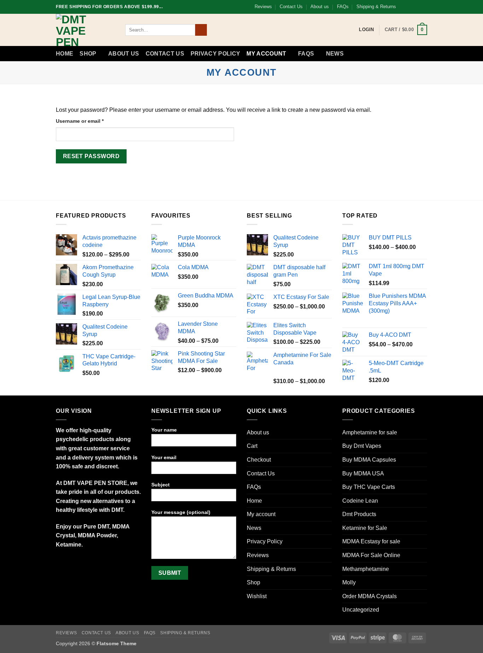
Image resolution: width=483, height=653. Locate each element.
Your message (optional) (180, 512)
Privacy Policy (215, 54)
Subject (160, 484)
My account (266, 54)
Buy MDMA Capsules (369, 460)
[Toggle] (423, 514)
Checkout (259, 460)
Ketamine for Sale (364, 528)
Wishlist (257, 596)
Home (64, 54)
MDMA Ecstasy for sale (371, 541)
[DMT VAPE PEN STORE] (85, 30)
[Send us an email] (423, 6)
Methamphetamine (365, 569)
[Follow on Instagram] (410, 6)
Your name (164, 430)
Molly (349, 582)
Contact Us (291, 6)
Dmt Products (359, 514)
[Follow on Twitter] (417, 6)
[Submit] (201, 30)
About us (319, 6)
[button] (406, 30)
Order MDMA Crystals (369, 596)
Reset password (91, 156)
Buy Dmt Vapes (361, 446)
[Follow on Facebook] (403, 6)
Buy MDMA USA (363, 473)
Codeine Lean (360, 501)
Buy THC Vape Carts (368, 487)
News (335, 54)
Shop (88, 54)
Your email (163, 457)
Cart (252, 446)
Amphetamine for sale (369, 432)
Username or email (90, 121)
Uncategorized (360, 610)
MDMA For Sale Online (371, 555)
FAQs (343, 6)
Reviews (263, 6)
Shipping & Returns (376, 6)
